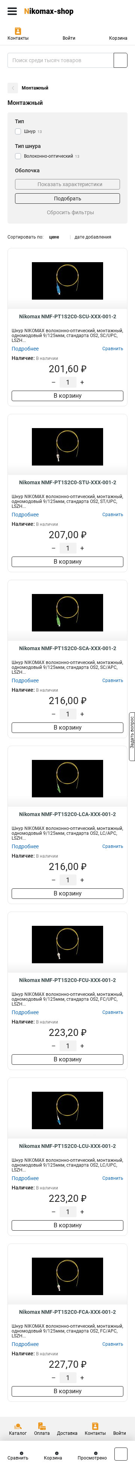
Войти (69, 38)
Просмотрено (92, 1458)
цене (54, 237)
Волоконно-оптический (52, 156)
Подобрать (67, 198)
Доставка (67, 1433)
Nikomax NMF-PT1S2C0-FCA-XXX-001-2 (67, 1312)
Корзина (118, 38)
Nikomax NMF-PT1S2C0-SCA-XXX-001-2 (67, 648)
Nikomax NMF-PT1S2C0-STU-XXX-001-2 (67, 482)
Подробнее (25, 349)
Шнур (33, 131)
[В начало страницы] (121, 1454)
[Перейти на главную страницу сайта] (56, 11)
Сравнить (18, 1458)
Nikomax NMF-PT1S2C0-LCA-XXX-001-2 (67, 814)
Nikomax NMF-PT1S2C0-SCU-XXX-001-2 (67, 316)
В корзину (68, 395)
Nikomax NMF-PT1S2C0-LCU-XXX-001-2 (67, 1146)
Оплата (42, 1433)
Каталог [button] (18, 1433)
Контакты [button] (18, 38)
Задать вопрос (132, 732)
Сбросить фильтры (70, 212)
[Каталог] (12, 11)
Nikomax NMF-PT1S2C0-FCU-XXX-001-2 (67, 980)
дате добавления (93, 237)
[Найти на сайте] (121, 60)
